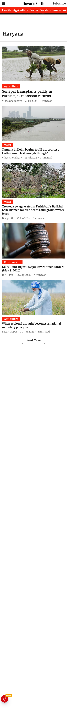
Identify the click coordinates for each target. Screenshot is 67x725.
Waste (44, 10)
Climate (56, 10)
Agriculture (20, 10)
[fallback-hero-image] (33, 63)
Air (65, 10)
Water (34, 10)
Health (6, 10)
